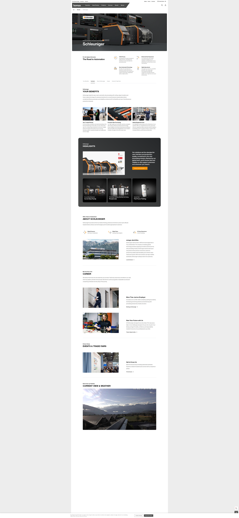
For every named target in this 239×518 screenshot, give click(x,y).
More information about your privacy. (80, 516)
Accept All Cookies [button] (148, 515)
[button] (139, 515)
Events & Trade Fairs (116, 81)
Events (149, 1)
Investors (82, 1)
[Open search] (161, 5)
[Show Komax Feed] (236, 508)
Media (145, 1)
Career (108, 81)
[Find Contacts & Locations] (236, 513)
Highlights (93, 81)
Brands (78, 9)
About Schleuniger (101, 81)
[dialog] (119, 515)
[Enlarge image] (104, 118)
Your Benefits (86, 81)
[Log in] (165, 5)
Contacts (153, 1)
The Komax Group (75, 1)
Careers (86, 1)
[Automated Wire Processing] (77, 5)
